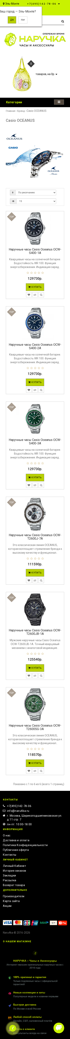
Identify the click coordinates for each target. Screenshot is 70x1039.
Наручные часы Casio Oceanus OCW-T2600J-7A (35, 536)
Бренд (21, 110)
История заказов (14, 870)
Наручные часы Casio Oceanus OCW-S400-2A (35, 346)
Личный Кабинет (14, 865)
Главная (10, 110)
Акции (7, 905)
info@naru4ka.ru (18, 810)
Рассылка (9, 880)
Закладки (9, 875)
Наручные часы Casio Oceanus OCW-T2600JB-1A (35, 632)
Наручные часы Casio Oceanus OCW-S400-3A (35, 441)
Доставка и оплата (16, 840)
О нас (6, 835)
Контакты (9, 854)
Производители (13, 896)
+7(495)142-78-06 (19, 806)
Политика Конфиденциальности (25, 845)
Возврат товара (14, 885)
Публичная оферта (16, 849)
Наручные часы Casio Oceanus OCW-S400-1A (35, 251)
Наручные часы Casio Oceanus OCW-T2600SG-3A (35, 727)
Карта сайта (11, 901)
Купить (36, 287)
